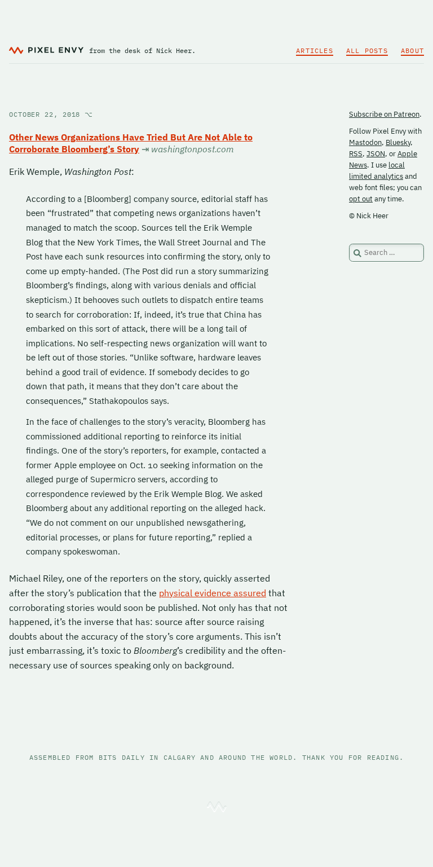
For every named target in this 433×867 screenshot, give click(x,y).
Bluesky (398, 142)
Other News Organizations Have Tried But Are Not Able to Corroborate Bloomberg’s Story (131, 143)
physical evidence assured (212, 592)
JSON (375, 154)
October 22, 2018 (51, 114)
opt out (361, 199)
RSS (356, 154)
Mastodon (365, 142)
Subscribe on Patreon (384, 114)
